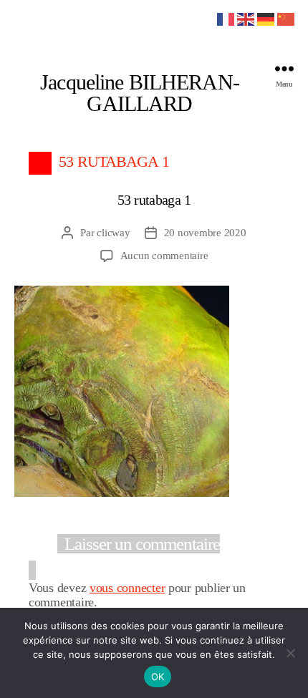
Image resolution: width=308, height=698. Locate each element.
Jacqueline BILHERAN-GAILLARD (139, 93)
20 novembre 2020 (205, 232)
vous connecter (127, 588)
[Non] (290, 653)
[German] (266, 18)
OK (158, 676)
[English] (246, 18)
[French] (226, 18)
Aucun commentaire (164, 255)
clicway (113, 232)
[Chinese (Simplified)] (286, 18)
